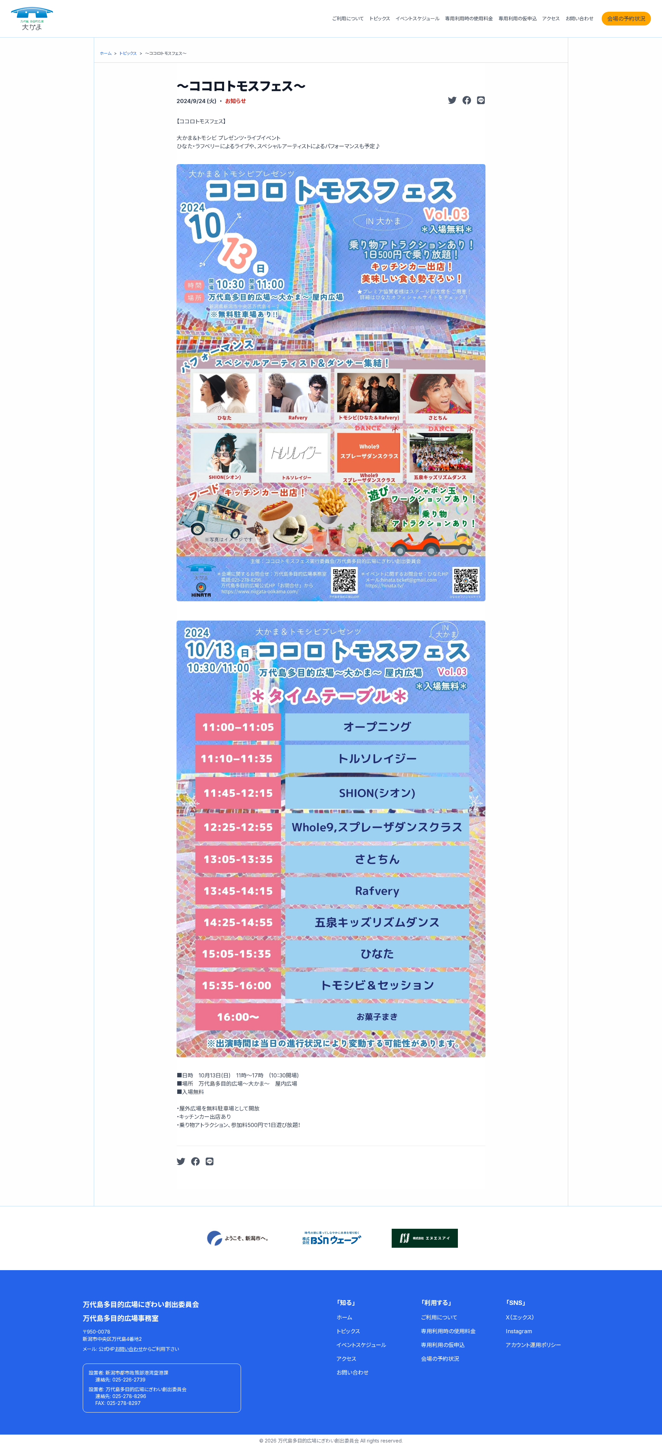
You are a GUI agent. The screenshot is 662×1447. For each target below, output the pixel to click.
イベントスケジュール (418, 18)
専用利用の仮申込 (518, 18)
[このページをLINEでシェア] (481, 101)
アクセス (551, 18)
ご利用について (348, 18)
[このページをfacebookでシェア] (466, 101)
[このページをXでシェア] (452, 101)
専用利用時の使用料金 (469, 18)
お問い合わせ (579, 18)
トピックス (380, 18)
